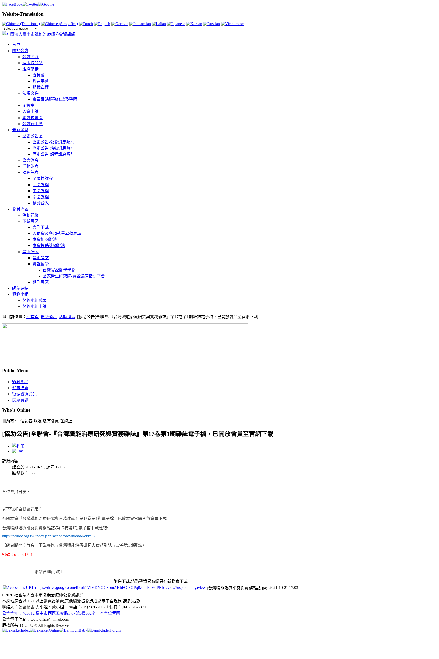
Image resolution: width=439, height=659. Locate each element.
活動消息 (30, 166)
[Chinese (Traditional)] (21, 23)
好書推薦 (20, 388)
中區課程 (41, 191)
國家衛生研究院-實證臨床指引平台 (74, 276)
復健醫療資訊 (24, 394)
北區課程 (41, 185)
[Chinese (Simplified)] (59, 23)
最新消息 (20, 130)
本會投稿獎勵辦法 (49, 245)
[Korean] (194, 23)
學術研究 (30, 252)
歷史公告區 (32, 136)
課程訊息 (30, 172)
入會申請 (30, 111)
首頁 (16, 44)
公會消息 (30, 160)
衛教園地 (20, 382)
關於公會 (20, 50)
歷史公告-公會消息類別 (53, 142)
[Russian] (211, 23)
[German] (119, 23)
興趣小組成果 (34, 300)
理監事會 (41, 81)
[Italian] (159, 23)
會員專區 (20, 209)
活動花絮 (30, 215)
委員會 (39, 75)
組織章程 (41, 87)
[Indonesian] (140, 23)
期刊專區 (41, 282)
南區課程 (41, 197)
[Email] (19, 451)
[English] (102, 23)
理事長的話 (32, 63)
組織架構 (30, 69)
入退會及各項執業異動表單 (57, 233)
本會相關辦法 (45, 239)
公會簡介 (30, 57)
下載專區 (30, 221)
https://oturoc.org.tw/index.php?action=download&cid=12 (48, 536)
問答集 (28, 105)
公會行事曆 (32, 124)
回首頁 (32, 317)
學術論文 (41, 258)
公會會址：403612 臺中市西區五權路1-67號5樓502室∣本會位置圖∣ (63, 613)
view (202, 587)
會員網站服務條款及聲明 (55, 99)
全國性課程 (43, 178)
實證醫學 (41, 264)
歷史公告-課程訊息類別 (53, 154)
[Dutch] (86, 23)
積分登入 (41, 203)
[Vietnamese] (232, 23)
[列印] (18, 446)
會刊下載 (41, 227)
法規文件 (30, 93)
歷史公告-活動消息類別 (53, 148)
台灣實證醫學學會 (59, 270)
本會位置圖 (32, 118)
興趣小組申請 (34, 306)
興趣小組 (20, 294)
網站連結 (20, 288)
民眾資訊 (20, 400)
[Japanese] (176, 23)
